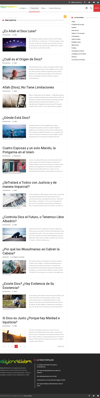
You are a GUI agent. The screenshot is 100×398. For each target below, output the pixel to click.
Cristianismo (75, 36)
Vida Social (75, 30)
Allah (15, 35)
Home (4, 18)
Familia (74, 27)
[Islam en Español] (8, 7)
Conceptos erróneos (78, 51)
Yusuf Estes (7, 35)
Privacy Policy (28, 396)
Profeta (74, 48)
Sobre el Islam (76, 39)
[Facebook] (85, 2)
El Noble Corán (76, 42)
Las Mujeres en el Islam (18, 257)
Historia (74, 57)
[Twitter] (89, 2)
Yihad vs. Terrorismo (78, 33)
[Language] (98, 2)
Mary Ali (6, 257)
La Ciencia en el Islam (78, 60)
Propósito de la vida (78, 24)
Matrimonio (17, 156)
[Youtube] (94, 2)
